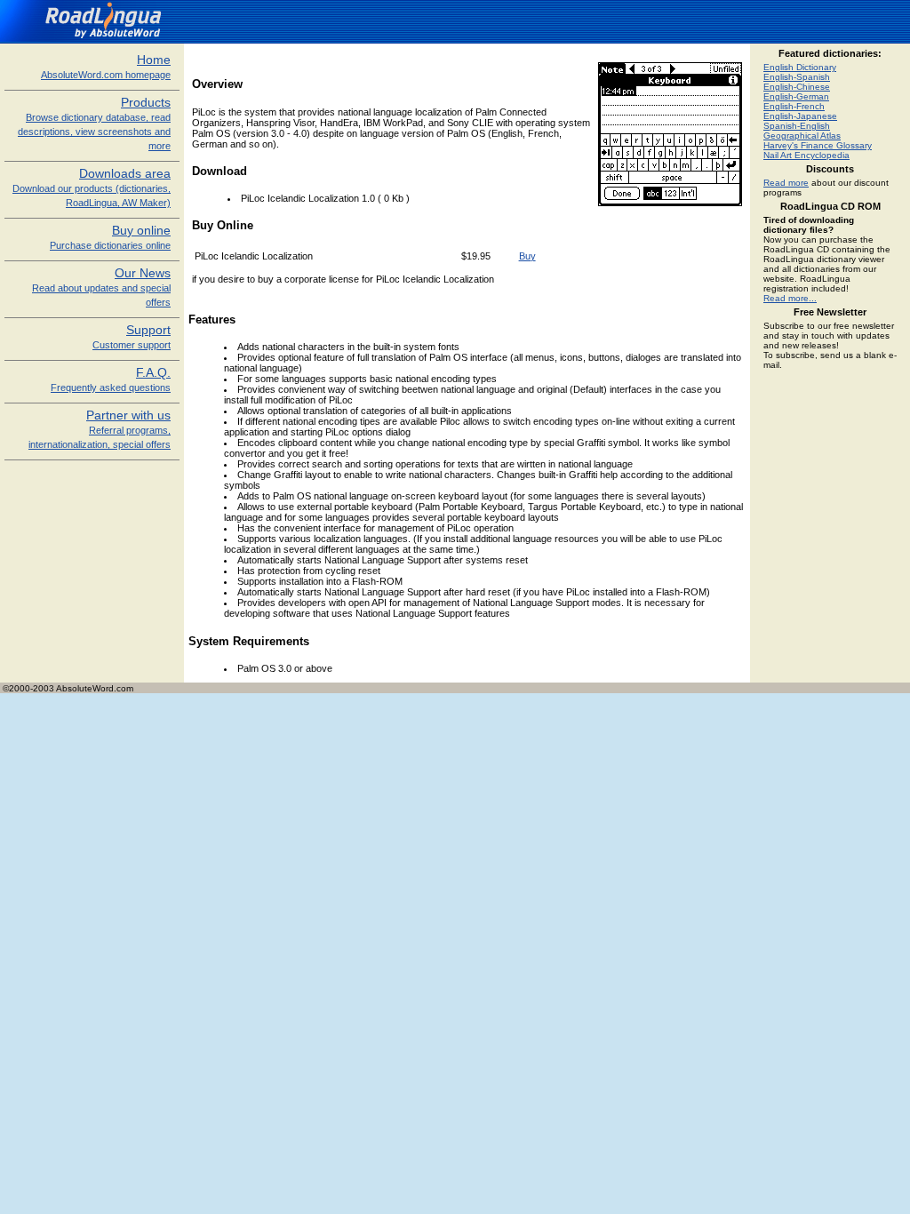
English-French (794, 106)
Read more (786, 183)
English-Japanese (800, 116)
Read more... (790, 298)
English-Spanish (796, 77)
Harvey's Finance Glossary (817, 145)
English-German (796, 96)
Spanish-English (796, 126)
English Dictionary (799, 67)
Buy (527, 256)
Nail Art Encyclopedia (806, 155)
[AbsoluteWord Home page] (87, 38)
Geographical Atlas (802, 135)
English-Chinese (796, 87)
